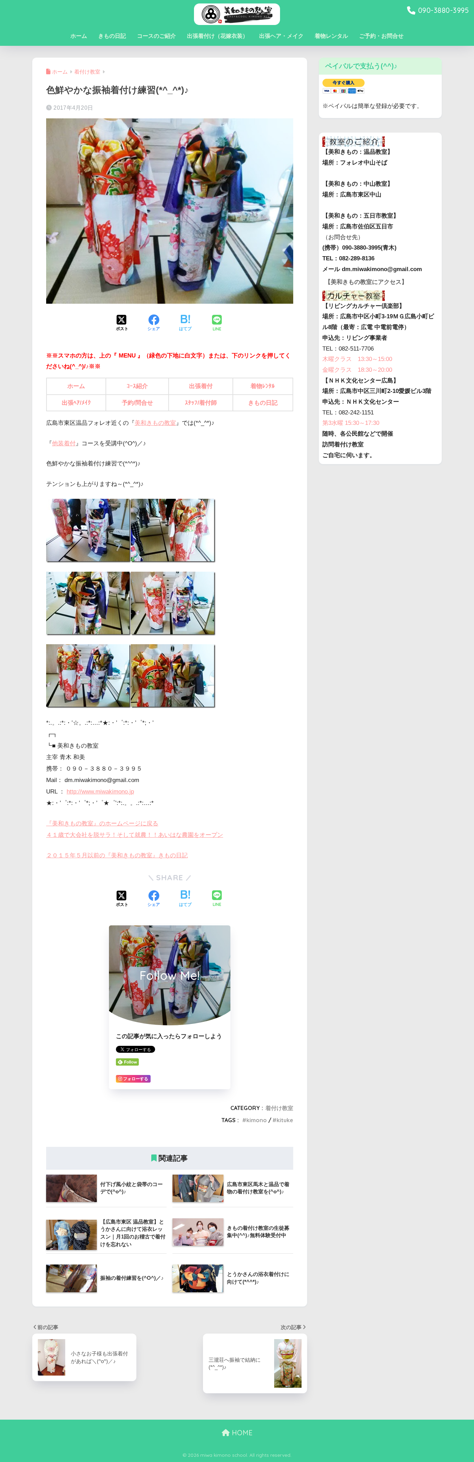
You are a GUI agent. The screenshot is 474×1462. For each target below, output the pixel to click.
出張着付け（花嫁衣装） (217, 36)
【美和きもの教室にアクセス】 (366, 282)
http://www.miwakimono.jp (100, 791)
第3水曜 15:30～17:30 (350, 423)
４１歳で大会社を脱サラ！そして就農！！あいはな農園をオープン (134, 835)
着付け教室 (279, 1107)
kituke (285, 1120)
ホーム (78, 36)
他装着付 (64, 443)
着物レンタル (331, 36)
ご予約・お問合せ (381, 36)
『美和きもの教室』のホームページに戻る (102, 823)
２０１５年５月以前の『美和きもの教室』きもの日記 (117, 855)
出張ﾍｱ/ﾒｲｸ (76, 403)
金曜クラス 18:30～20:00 (357, 370)
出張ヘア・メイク (281, 36)
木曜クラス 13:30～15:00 (357, 359)
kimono (256, 1120)
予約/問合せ (137, 403)
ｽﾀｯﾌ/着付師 (201, 403)
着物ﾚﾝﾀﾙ (263, 386)
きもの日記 (112, 36)
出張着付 (201, 386)
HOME (241, 1432)
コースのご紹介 (156, 36)
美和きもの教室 (155, 423)
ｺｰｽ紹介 (137, 386)
